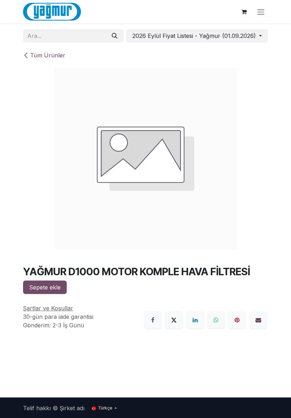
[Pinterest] (237, 319)
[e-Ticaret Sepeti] (244, 12)
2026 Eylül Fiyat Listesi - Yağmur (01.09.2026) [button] (195, 35)
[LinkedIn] (195, 319)
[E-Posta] (258, 319)
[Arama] (114, 36)
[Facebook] (152, 319)
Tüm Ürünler (47, 55)
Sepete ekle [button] (45, 287)
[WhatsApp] (216, 319)
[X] (173, 319)
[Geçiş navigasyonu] (261, 11)
